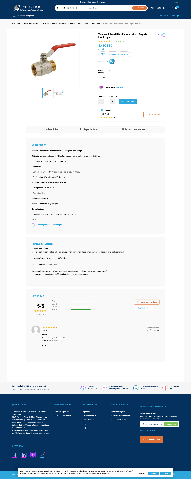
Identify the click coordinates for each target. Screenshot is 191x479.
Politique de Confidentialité (121, 416)
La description (51, 129)
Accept (165, 473)
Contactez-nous (89, 420)
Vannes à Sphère (75, 24)
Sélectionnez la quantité (107, 96)
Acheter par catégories (25, 16)
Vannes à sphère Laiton (92, 24)
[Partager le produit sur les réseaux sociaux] (162, 35)
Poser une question (153, 115)
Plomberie (45, 24)
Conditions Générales (119, 420)
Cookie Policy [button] (59, 473)
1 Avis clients (119, 41)
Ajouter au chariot (127, 101)
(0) (151, 330)
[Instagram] (42, 455)
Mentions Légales (118, 412)
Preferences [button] (105, 473)
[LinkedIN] (24, 455)
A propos (175, 2)
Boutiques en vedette (62, 416)
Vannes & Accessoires (59, 24)
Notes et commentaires (134, 129)
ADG (106, 61)
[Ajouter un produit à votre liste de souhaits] (157, 35)
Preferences (141, 473)
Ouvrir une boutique (151, 439)
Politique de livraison (90, 129)
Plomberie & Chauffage (31, 24)
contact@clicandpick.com (119, 389)
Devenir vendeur (89, 416)
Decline (153, 473)
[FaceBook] (14, 455)
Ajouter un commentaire (147, 302)
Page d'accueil (16, 24)
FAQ (171, 389)
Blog (84, 424)
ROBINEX (105, 114)
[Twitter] (33, 455)
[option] (47, 93)
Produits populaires (62, 412)
